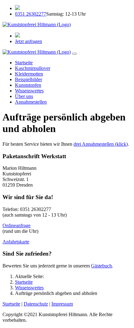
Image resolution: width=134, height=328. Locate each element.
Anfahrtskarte (15, 241)
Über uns (24, 96)
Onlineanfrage (16, 225)
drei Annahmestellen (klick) (101, 144)
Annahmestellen (31, 102)
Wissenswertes (29, 90)
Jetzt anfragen (28, 41)
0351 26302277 (30, 14)
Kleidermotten (29, 73)
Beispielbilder (28, 79)
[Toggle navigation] (74, 54)
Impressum (62, 303)
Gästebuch (101, 265)
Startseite (24, 62)
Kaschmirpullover (32, 68)
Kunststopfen (28, 85)
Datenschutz (36, 303)
